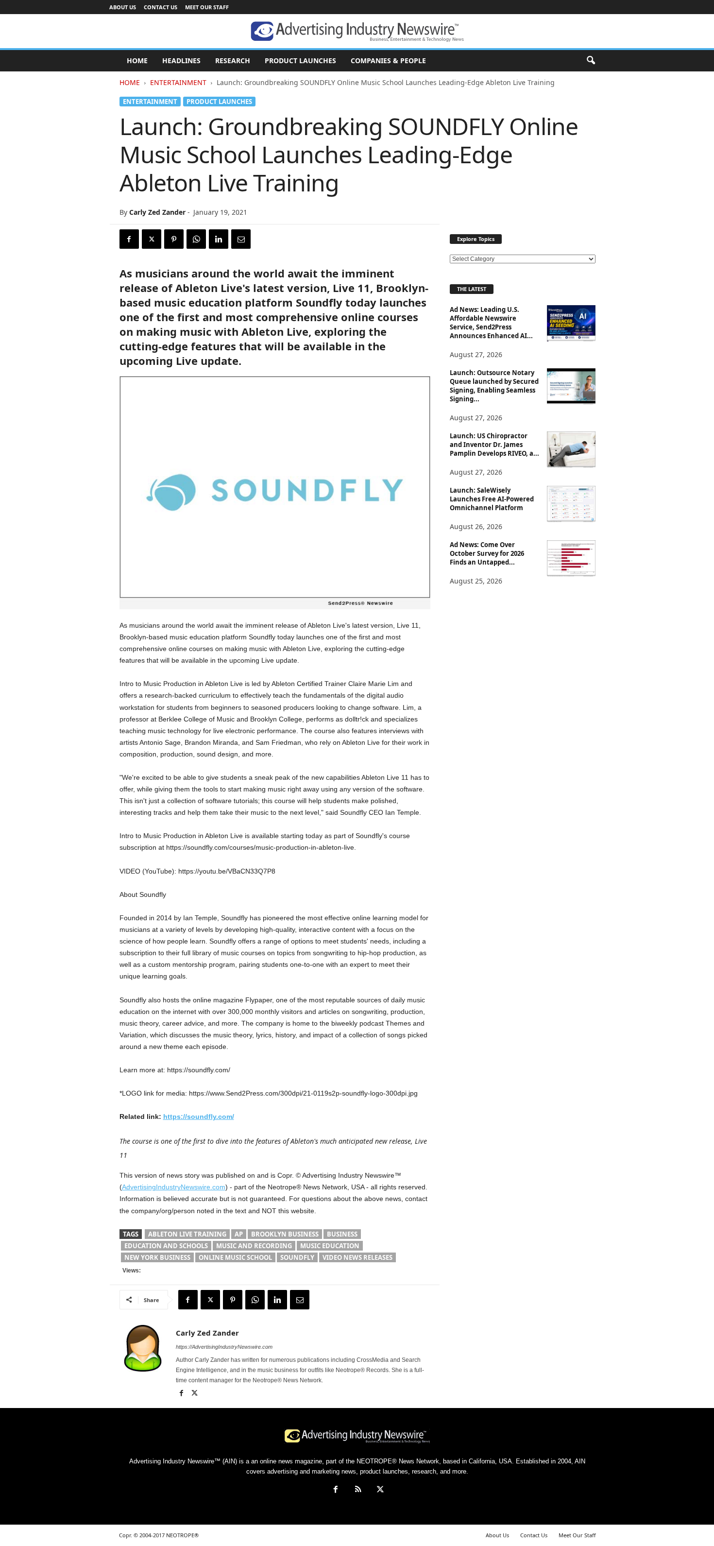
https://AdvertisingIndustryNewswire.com (224, 1347)
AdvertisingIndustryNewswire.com (173, 1187)
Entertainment (178, 82)
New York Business (157, 1257)
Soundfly (297, 1257)
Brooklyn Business (285, 1234)
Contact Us (160, 7)
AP (239, 1234)
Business (342, 1234)
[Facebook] (129, 239)
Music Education (329, 1245)
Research (232, 60)
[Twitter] (151, 239)
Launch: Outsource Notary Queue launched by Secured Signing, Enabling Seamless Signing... (494, 385)
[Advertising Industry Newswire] (357, 31)
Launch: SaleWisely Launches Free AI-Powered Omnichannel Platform (492, 499)
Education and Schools (166, 1245)
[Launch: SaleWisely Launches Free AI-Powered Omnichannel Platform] (571, 504)
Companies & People (388, 60)
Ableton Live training (187, 1234)
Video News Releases (357, 1257)
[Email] (241, 239)
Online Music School (235, 1257)
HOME (137, 60)
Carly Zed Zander (157, 212)
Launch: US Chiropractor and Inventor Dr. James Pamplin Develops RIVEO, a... (494, 444)
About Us (122, 7)
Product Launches (300, 60)
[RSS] (358, 1490)
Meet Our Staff (207, 7)
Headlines (181, 60)
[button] (590, 60)
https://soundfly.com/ (198, 1116)
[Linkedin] (218, 239)
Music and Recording (254, 1245)
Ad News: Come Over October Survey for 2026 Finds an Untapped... (487, 553)
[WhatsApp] (196, 239)
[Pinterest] (174, 239)
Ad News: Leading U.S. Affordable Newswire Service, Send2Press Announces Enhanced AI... (491, 322)
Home (129, 82)
